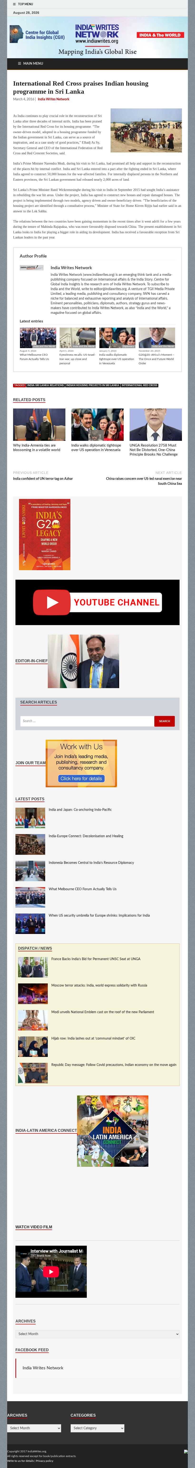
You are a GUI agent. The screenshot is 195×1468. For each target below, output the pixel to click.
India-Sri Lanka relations (45, 385)
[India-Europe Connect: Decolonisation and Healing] (30, 836)
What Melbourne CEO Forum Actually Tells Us (34, 356)
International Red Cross (139, 385)
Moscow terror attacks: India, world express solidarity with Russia (99, 985)
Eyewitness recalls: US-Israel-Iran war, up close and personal (77, 359)
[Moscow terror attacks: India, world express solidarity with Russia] (33, 985)
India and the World (44, 346)
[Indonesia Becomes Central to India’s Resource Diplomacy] (30, 863)
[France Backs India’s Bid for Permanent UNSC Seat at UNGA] (33, 959)
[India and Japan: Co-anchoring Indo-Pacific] (30, 810)
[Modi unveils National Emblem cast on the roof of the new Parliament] (33, 1012)
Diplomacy (128, 346)
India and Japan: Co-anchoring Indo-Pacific (80, 810)
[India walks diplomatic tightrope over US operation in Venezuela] (97, 425)
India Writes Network (43, 1368)
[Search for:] (97, 721)
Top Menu (25, 4)
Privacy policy (44, 1460)
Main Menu (33, 63)
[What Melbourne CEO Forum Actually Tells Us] (30, 889)
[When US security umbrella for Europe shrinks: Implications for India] (30, 916)
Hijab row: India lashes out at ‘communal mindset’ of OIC (93, 1038)
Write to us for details (20, 1460)
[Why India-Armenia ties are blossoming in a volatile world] (39, 425)
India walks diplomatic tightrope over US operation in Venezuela (116, 359)
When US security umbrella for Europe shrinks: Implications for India (99, 915)
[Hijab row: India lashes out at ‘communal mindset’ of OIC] (33, 1038)
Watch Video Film (33, 1227)
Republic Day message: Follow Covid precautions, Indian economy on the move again (113, 1065)
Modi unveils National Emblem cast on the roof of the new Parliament (102, 1012)
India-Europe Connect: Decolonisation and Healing (86, 836)
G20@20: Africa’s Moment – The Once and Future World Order (156, 359)
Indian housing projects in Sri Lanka (92, 385)
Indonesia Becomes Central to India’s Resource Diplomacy (91, 863)
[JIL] (186, 1451)
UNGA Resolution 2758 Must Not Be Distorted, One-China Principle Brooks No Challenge (154, 450)
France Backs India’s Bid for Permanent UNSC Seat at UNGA (96, 959)
